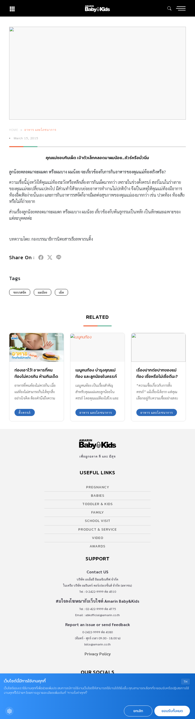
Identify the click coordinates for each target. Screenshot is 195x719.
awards (97, 546)
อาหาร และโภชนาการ (40, 130)
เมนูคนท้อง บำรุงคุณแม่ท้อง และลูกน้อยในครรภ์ (96, 373)
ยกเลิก (138, 711)
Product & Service (97, 529)
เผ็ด (61, 292)
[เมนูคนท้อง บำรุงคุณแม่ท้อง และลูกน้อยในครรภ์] (97, 347)
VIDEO (97, 538)
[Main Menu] (181, 8)
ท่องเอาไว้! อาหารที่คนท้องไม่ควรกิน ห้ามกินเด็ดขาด (36, 376)
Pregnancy (97, 487)
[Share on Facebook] (40, 257)
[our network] (12, 8)
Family (97, 512)
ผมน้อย (42, 292)
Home (13, 130)
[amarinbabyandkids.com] (97, 8)
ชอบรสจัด (19, 292)
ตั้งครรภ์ (25, 412)
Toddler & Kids (97, 504)
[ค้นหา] (169, 8)
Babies (97, 495)
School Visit (97, 520)
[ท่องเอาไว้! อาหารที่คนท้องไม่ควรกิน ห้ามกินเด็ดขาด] (36, 347)
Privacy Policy (98, 653)
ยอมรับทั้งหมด (172, 711)
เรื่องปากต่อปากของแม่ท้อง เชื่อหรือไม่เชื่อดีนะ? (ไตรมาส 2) (157, 376)
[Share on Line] (58, 257)
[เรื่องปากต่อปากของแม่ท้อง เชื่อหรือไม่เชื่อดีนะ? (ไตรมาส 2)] (158, 347)
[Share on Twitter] (49, 257)
